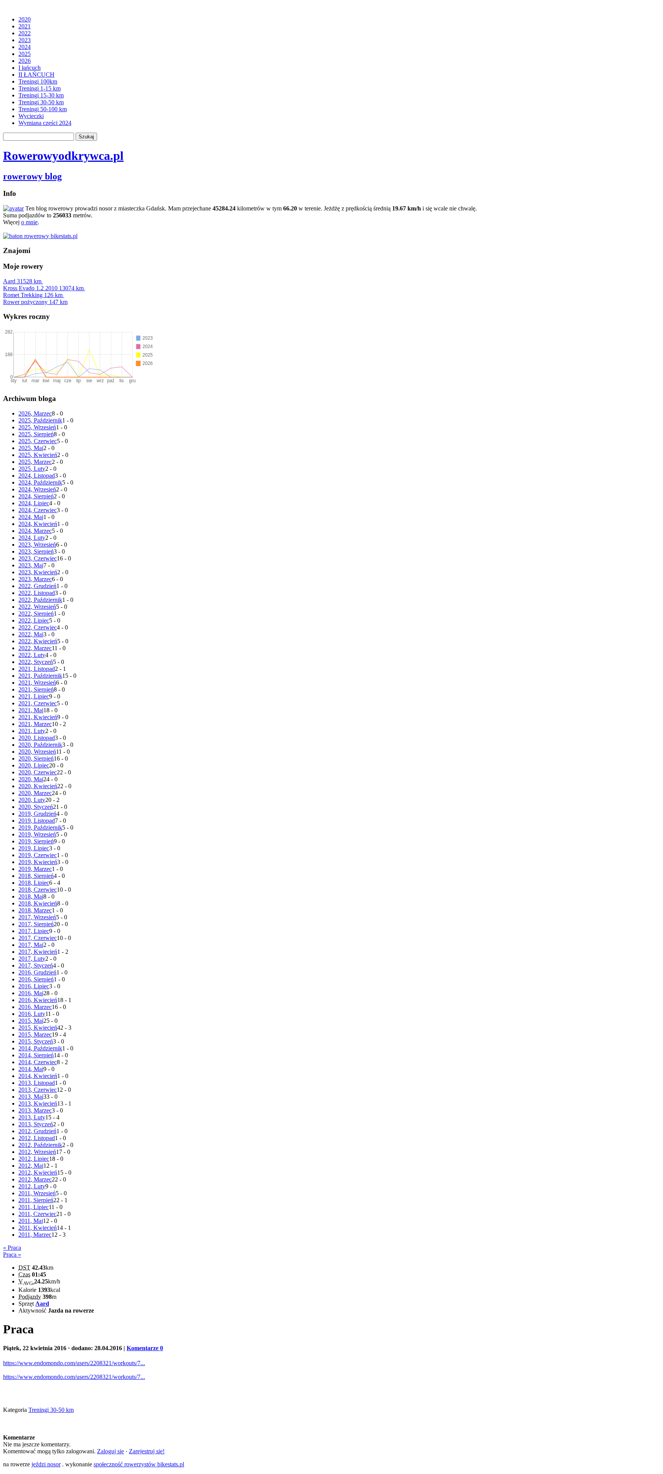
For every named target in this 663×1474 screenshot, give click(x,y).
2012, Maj (30, 1165)
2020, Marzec (35, 793)
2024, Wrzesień (37, 489)
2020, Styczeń (35, 807)
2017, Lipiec (33, 931)
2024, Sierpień (36, 496)
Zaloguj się (110, 1451)
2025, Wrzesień (37, 427)
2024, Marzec (35, 530)
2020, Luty (31, 800)
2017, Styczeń (35, 965)
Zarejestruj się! (147, 1451)
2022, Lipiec (33, 620)
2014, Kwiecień (37, 1076)
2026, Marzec (35, 413)
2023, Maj (30, 565)
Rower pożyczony (35, 302)
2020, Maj (30, 779)
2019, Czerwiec (37, 855)
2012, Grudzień (37, 1131)
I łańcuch (29, 67)
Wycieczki (31, 116)
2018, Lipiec (33, 882)
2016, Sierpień (36, 979)
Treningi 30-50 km (41, 102)
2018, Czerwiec (37, 889)
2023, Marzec (35, 579)
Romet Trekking (33, 295)
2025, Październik (40, 420)
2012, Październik (40, 1145)
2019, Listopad (36, 820)
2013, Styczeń (35, 1124)
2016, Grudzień (37, 972)
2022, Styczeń (35, 662)
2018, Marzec (35, 910)
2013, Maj (30, 1096)
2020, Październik (40, 744)
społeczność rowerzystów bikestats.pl (139, 1464)
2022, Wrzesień (37, 606)
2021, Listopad (36, 669)
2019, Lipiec (33, 848)
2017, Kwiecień (37, 951)
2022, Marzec (35, 648)
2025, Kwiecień (37, 455)
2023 (24, 40)
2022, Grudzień (37, 586)
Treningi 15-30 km (41, 95)
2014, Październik (40, 1048)
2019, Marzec (35, 869)
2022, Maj (30, 634)
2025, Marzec (35, 461)
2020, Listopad (36, 738)
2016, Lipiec (33, 986)
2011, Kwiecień (37, 1227)
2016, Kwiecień (37, 1000)
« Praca (12, 1247)
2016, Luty (31, 1014)
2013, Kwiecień (37, 1103)
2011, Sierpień (35, 1200)
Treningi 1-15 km (39, 88)
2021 (24, 26)
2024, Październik (40, 482)
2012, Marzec (35, 1179)
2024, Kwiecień (37, 524)
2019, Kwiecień (37, 862)
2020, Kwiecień (37, 786)
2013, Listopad (36, 1083)
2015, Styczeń (35, 1041)
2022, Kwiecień (37, 641)
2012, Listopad (36, 1138)
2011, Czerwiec (37, 1214)
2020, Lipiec (33, 765)
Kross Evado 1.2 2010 (43, 288)
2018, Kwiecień (37, 903)
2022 (24, 33)
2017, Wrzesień (37, 917)
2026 (24, 61)
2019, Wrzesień (37, 834)
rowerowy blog (32, 176)
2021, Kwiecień (37, 717)
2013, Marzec (35, 1110)
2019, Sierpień (36, 841)
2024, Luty (31, 537)
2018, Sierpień (36, 876)
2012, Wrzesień (37, 1152)
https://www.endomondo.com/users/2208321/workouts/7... (74, 1363)
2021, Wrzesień (37, 682)
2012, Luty (31, 1186)
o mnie (29, 222)
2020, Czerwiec (37, 772)
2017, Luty (31, 958)
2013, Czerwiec (37, 1089)
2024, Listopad (36, 475)
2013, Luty (31, 1117)
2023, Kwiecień (37, 572)
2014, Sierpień (36, 1055)
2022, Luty (31, 655)
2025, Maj (30, 448)
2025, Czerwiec (37, 441)
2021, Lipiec (33, 696)
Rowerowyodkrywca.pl (63, 156)
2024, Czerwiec (37, 510)
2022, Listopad (36, 593)
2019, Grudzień (37, 813)
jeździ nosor (46, 1464)
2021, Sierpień (36, 689)
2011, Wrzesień (37, 1193)
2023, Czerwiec (37, 558)
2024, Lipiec (33, 503)
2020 (24, 19)
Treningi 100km (37, 81)
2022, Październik (40, 600)
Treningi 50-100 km (42, 109)
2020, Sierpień (36, 758)
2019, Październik (40, 827)
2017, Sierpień (36, 924)
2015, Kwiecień (37, 1027)
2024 (24, 47)
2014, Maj (30, 1069)
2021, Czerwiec (37, 703)
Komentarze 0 (145, 1348)
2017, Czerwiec (37, 938)
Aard (22, 281)
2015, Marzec (35, 1034)
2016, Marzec (35, 1007)
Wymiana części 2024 (44, 123)
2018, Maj (30, 896)
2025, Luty (31, 468)
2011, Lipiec (33, 1207)
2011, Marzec (34, 1234)
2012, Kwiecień (37, 1172)
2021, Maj (30, 710)
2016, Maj (30, 993)
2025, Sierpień (36, 434)
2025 (24, 54)
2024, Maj (30, 517)
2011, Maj (30, 1221)
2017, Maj (30, 945)
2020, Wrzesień (37, 751)
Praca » (12, 1254)
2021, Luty (31, 731)
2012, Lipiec (33, 1158)
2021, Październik (40, 675)
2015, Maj (30, 1020)
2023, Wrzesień (37, 544)
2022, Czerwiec (37, 627)
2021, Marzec (35, 724)
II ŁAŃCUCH (36, 74)
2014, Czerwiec (37, 1062)
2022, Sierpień (36, 613)
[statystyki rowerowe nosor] (40, 236)
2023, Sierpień (36, 551)
